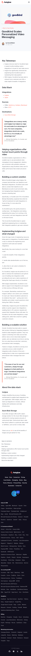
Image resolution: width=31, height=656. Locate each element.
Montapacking (13, 546)
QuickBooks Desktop (22, 589)
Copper (3, 508)
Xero (20, 592)
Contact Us (18, 485)
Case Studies (7, 480)
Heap (15, 604)
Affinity (2, 505)
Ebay (16, 534)
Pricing (23, 477)
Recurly (13, 622)
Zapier (6, 97)
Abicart (3, 529)
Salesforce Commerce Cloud (8, 554)
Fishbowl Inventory (5, 537)
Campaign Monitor (5, 632)
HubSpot (17, 105)
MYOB (17, 581)
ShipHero (3, 557)
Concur (8, 575)
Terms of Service (7, 482)
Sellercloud (19, 554)
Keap (2, 514)
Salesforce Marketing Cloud (8, 610)
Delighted (20, 632)
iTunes (17, 610)
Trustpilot (3, 640)
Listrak (6, 514)
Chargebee (9, 617)
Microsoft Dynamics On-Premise (9, 516)
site (11, 430)
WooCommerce (19, 563)
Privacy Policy (17, 482)
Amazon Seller (16, 529)
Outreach (20, 516)
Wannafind (3, 563)
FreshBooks (19, 578)
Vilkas (23, 560)
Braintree (3, 617)
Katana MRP (12, 581)
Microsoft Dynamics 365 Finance (9, 583)
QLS (22, 549)
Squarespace (25, 557)
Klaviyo (9, 635)
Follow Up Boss (17, 508)
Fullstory (26, 599)
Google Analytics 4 (9, 601)
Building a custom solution (9, 453)
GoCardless (26, 617)
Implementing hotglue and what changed (13, 455)
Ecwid (20, 534)
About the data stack (7, 460)
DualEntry (13, 575)
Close (25, 505)
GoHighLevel (23, 511)
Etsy (24, 534)
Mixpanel (3, 607)
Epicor (18, 575)
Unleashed (18, 560)
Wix (13, 563)
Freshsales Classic (5, 511)
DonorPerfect (9, 508)
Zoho (2, 522)
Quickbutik (3, 551)
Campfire (3, 575)
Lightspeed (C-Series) (6, 540)
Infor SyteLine (4, 581)
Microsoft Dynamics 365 (15, 514)
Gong (2, 601)
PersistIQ (26, 516)
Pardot (14, 637)
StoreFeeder (4, 560)
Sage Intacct (15, 592)
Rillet (2, 592)
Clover (20, 617)
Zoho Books (25, 592)
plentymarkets (4, 565)
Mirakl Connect (4, 546)
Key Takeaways (6, 444)
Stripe (24, 622)
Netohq (20, 546)
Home (6, 477)
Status (21, 480)
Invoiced (3, 619)
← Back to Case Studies (8, 28)
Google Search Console (6, 604)
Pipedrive (3, 519)
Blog (25, 480)
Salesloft (15, 519)
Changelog (15, 480)
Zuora (2, 625)
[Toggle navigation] (29, 2)
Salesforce (12, 105)
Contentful (13, 632)
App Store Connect (12, 599)
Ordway (26, 619)
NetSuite (3, 589)
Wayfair (9, 563)
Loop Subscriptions (24, 540)
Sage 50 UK (7, 592)
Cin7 (23, 532)
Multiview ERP (23, 586)
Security (24, 482)
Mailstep (16, 543)
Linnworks (15, 540)
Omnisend (3, 637)
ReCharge (7, 622)
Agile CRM (8, 505)
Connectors (16, 477)
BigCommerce (17, 532)
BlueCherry (17, 572)
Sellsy (20, 519)
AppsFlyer (20, 599)
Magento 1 (3, 543)
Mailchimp (14, 635)
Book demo (11, 485)
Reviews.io (20, 637)
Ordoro (11, 549)
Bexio (12, 572)
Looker (19, 604)
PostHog (14, 607)
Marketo (24, 604)
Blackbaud (24, 105)
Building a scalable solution (9, 458)
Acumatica (3, 572)
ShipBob (25, 554)
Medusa (21, 543)
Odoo (24, 546)
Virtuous (25, 519)
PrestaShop (17, 549)
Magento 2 (10, 543)
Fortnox (13, 537)
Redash (25, 607)
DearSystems (4, 534)
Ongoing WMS (4, 549)
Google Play (18, 601)
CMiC (22, 572)
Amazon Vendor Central (7, 532)
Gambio (21, 537)
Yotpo (8, 640)
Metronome (20, 619)
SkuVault (19, 557)
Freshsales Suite (15, 511)
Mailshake (20, 635)
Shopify (8, 557)
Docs (10, 477)
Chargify (15, 617)
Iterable (25, 632)
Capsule (20, 505)
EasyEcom (11, 534)
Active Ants (8, 529)
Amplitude (3, 599)
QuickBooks (13, 589)
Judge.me (3, 635)
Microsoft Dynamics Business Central (10, 586)
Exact (23, 575)
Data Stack (5, 446)
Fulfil (17, 537)
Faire (27, 534)
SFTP (9, 107)
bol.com (26, 563)
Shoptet (13, 557)
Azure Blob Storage (10, 115)
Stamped (26, 637)
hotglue (7, 95)
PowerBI (20, 607)
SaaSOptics (19, 622)
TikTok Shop (11, 560)
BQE (8, 572)
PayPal (2, 622)
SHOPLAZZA (10, 551)
